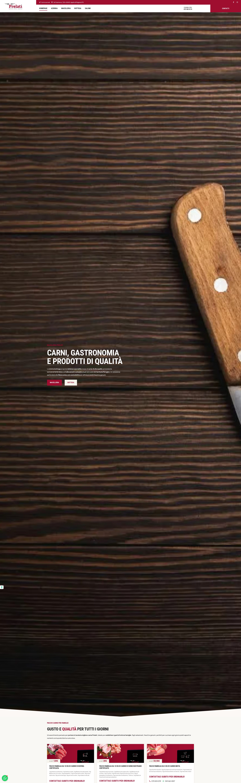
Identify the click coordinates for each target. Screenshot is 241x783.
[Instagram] (237, 2)
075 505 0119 (188, 9)
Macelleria (66, 8)
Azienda (54, 8)
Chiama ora (188, 7)
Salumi (88, 8)
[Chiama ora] (181, 8)
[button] (5, 778)
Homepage (43, 8)
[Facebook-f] (233, 2)
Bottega (77, 8)
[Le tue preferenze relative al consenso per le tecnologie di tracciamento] (2, 587)
